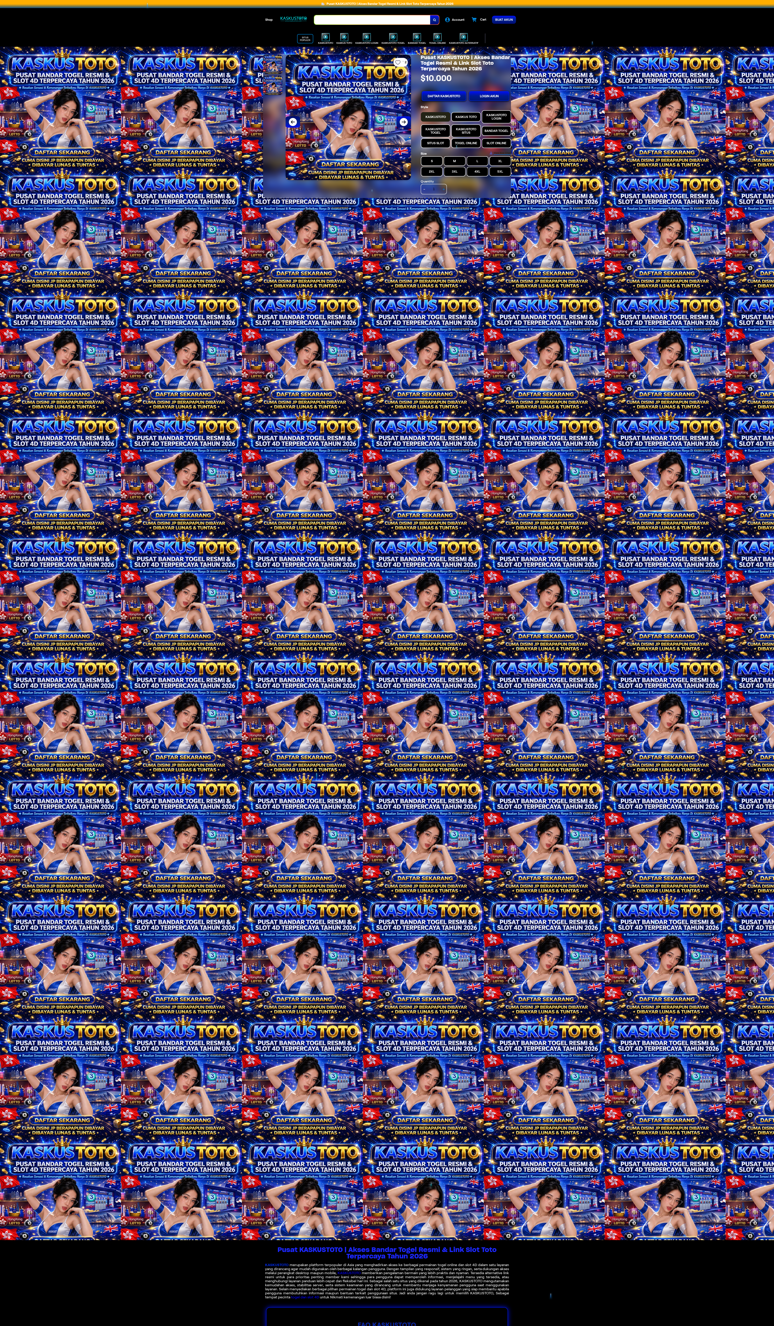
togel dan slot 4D (305, 1297)
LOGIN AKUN (489, 96)
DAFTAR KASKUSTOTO (444, 96)
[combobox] (372, 19)
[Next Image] (403, 122)
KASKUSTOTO (277, 1265)
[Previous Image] (293, 122)
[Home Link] (293, 19)
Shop (269, 19)
